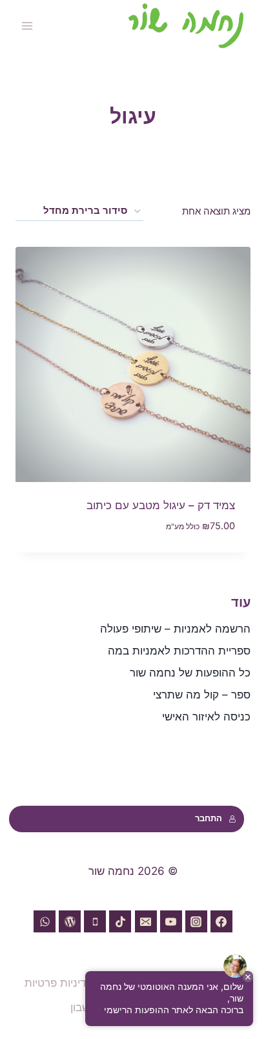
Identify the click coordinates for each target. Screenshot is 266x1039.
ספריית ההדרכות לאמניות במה (179, 650)
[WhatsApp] (45, 921)
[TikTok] (120, 921)
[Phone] (95, 921)
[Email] (146, 921)
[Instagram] (196, 921)
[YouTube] (171, 921)
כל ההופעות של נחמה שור (190, 672)
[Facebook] (221, 921)
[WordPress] (70, 921)
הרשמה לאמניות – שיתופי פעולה (175, 628)
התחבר (208, 818)
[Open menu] (27, 26)
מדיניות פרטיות (59, 982)
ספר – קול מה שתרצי (202, 694)
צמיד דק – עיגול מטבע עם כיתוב (161, 505)
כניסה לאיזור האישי (206, 716)
